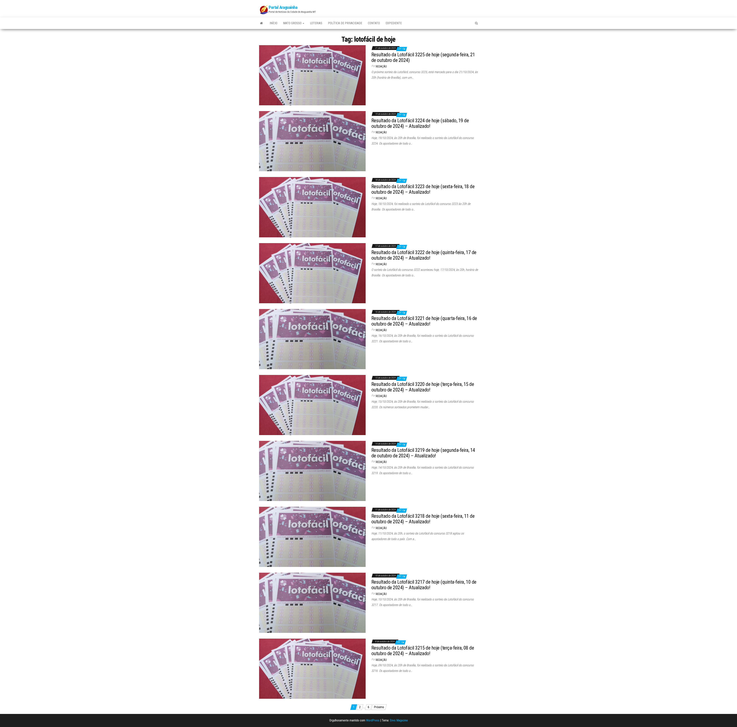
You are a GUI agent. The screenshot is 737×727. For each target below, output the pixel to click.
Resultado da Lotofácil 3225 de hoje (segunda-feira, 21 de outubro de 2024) (423, 57)
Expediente (394, 23)
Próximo (379, 707)
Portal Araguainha (283, 7)
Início (273, 23)
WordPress (372, 720)
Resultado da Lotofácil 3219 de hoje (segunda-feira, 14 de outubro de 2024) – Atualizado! (423, 453)
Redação (381, 66)
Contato (374, 23)
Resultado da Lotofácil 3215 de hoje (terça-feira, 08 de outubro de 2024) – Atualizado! (422, 650)
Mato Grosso (292, 23)
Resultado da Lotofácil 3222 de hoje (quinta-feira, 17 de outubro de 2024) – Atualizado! (423, 255)
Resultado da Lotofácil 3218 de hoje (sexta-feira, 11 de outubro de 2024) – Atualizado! (422, 518)
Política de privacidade (345, 23)
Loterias (316, 23)
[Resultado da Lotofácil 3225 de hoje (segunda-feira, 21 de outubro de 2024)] (312, 75)
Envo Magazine (399, 720)
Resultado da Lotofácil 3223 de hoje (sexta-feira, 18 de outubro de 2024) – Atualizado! (422, 189)
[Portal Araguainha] (261, 23)
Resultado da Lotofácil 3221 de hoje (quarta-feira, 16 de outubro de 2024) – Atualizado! (424, 321)
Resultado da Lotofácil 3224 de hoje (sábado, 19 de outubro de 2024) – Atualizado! (420, 123)
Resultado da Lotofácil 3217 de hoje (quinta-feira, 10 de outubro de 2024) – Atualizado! (423, 584)
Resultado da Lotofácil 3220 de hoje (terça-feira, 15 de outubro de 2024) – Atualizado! (422, 387)
